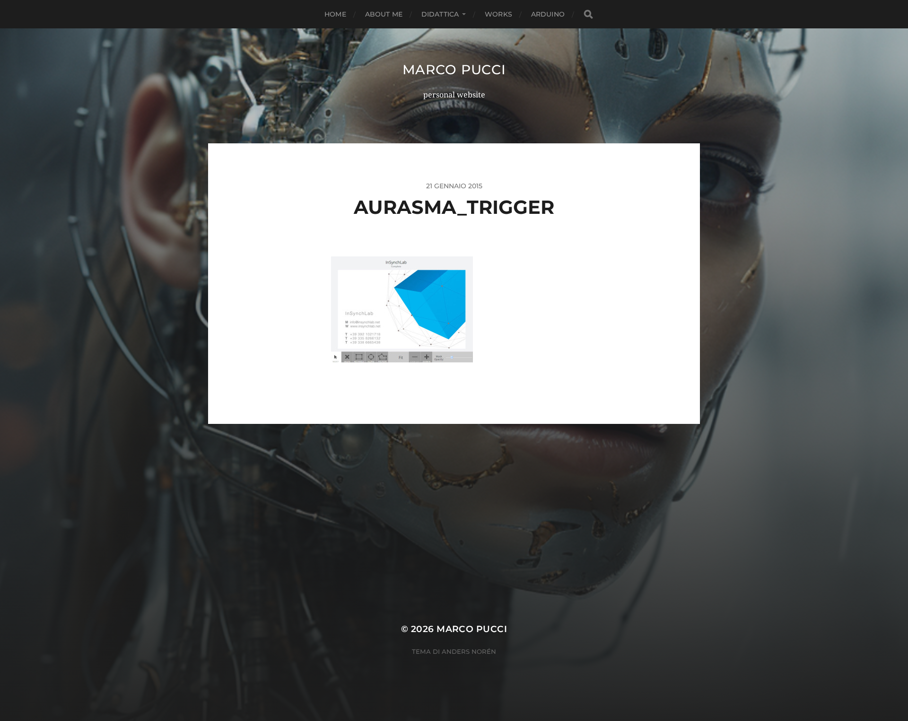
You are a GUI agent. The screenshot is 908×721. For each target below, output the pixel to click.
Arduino (548, 14)
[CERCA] (588, 14)
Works (498, 14)
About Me (383, 14)
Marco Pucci (454, 70)
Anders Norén (469, 651)
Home (335, 14)
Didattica (440, 14)
